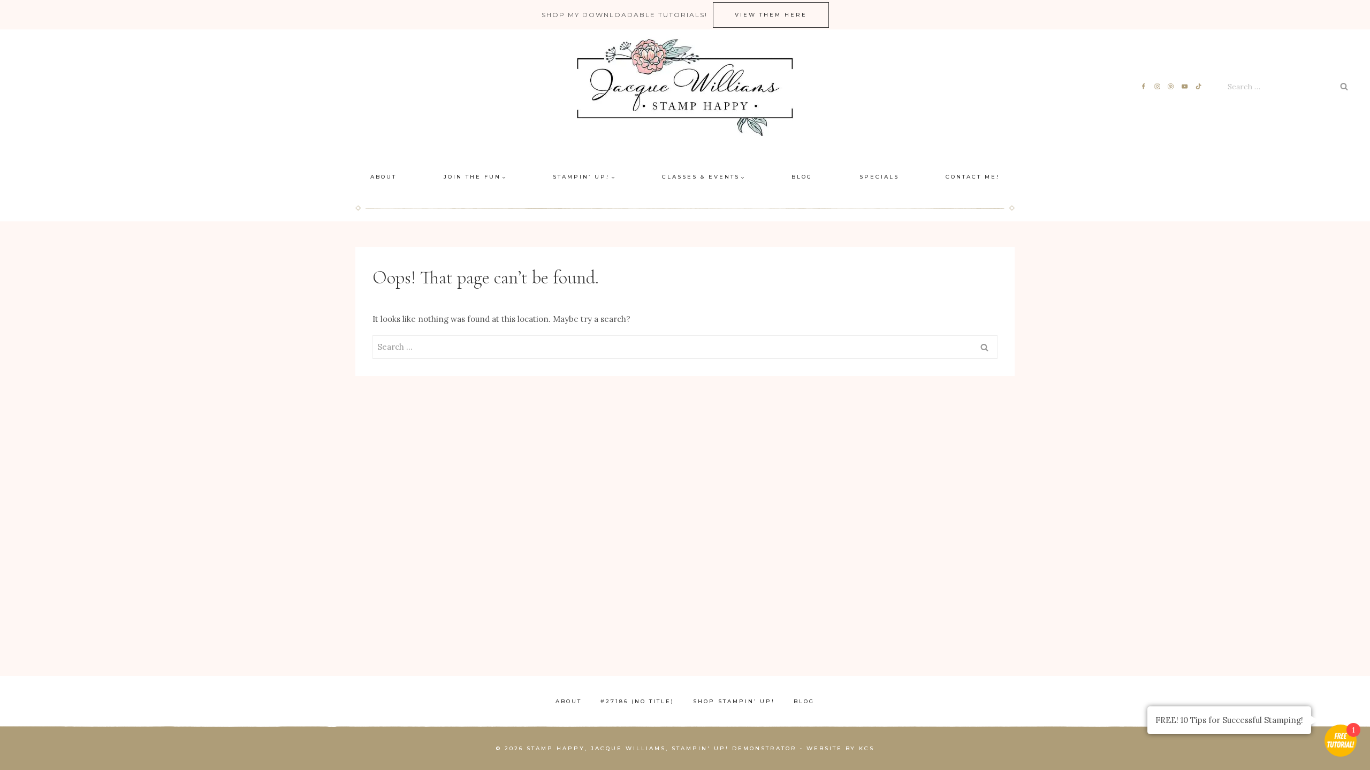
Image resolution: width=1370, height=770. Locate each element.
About (383, 176)
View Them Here (771, 14)
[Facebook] (1143, 87)
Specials (879, 176)
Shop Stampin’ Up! (734, 701)
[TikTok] (1199, 87)
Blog (801, 176)
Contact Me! (973, 176)
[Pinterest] (1171, 87)
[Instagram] (1157, 87)
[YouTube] (1185, 87)
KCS (866, 748)
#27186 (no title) (637, 701)
